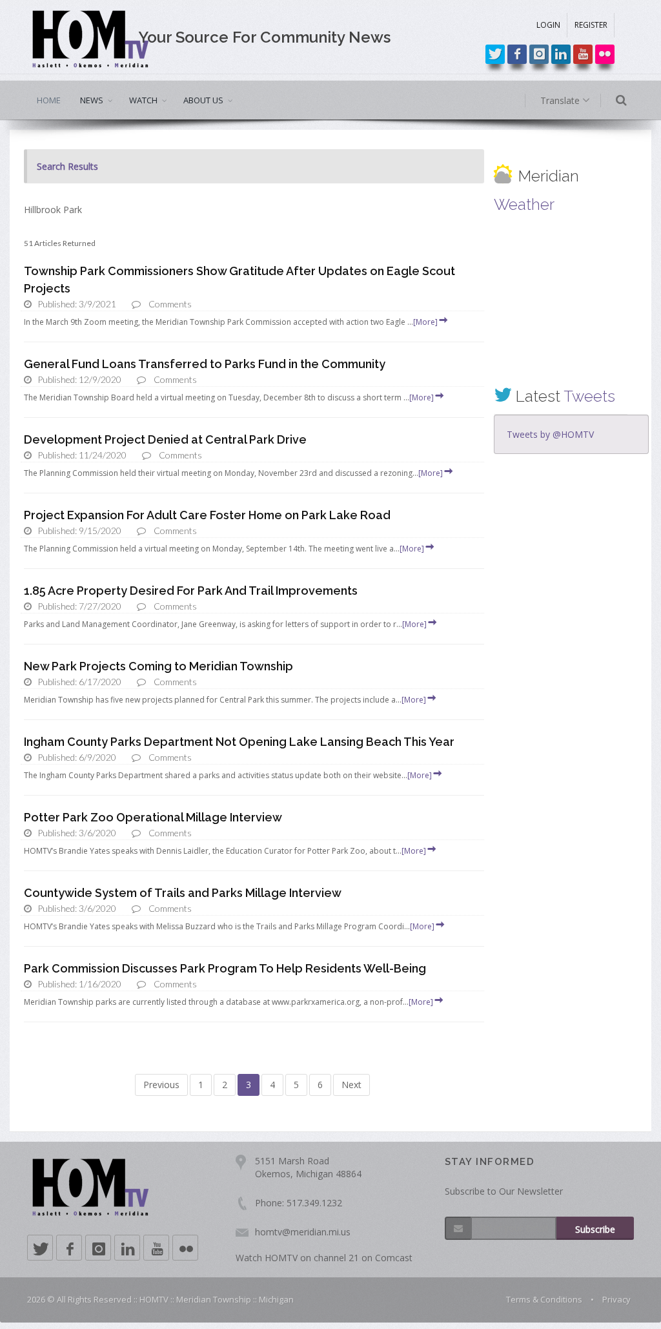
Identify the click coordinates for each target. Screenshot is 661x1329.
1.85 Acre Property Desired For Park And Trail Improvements (191, 590)
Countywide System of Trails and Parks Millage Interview (182, 893)
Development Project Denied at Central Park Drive (165, 439)
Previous (161, 1084)
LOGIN (548, 24)
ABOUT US (203, 100)
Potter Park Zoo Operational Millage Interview (153, 817)
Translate (561, 100)
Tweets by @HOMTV (550, 434)
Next (351, 1084)
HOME (49, 100)
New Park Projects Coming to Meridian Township (158, 666)
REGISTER (591, 24)
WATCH (143, 100)
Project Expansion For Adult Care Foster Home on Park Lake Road (207, 515)
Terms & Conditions (544, 1299)
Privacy (616, 1299)
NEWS (91, 100)
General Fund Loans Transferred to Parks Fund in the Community (204, 364)
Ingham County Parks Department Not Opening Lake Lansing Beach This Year (239, 741)
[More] (425, 321)
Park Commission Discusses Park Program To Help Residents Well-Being (225, 968)
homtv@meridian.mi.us (303, 1232)
